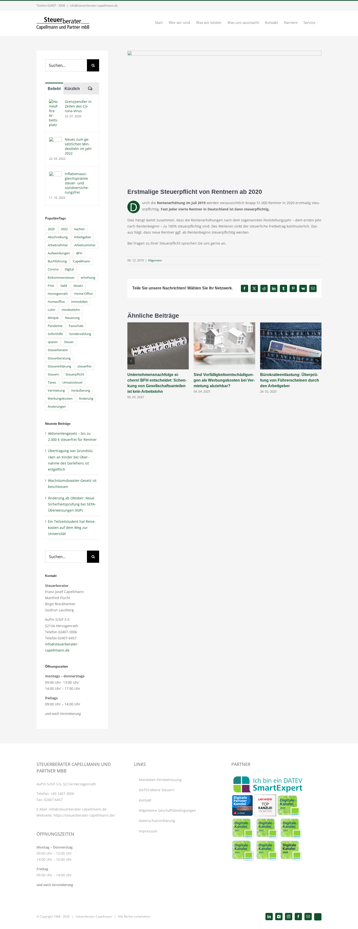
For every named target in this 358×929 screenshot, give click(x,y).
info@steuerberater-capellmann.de (94, 5)
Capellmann (81, 261)
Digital (69, 269)
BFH (79, 253)
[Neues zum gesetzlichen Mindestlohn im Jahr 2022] (55, 140)
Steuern (53, 374)
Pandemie (55, 326)
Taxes (52, 382)
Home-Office (83, 294)
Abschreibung (58, 237)
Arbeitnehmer (58, 245)
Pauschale (76, 326)
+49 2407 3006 (62, 793)
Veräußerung (80, 390)
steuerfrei (84, 366)
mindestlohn (71, 310)
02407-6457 (53, 799)
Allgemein (155, 260)
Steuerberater (58, 350)
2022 (64, 229)
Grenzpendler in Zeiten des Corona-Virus (78, 106)
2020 (51, 229)
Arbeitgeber (82, 237)
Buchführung (57, 261)
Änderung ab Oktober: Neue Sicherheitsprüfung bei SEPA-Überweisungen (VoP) (72, 504)
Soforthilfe (55, 334)
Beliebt (54, 89)
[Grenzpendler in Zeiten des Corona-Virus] (55, 102)
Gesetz (78, 286)
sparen (53, 342)
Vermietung (56, 390)
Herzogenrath (58, 294)
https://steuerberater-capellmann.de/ (84, 815)
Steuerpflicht (75, 374)
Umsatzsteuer (72, 382)
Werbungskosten (60, 398)
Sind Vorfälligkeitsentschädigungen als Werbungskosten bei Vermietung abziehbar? (224, 380)
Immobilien (79, 302)
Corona (53, 269)
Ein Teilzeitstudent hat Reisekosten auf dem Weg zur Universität (72, 527)
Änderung (86, 398)
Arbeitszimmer (84, 245)
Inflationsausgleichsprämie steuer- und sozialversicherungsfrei (77, 183)
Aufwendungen (59, 253)
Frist (51, 286)
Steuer (69, 342)
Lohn (51, 310)
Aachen (79, 229)
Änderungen (57, 407)
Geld (63, 286)
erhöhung (88, 278)
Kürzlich (72, 89)
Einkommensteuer (61, 278)
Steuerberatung (59, 358)
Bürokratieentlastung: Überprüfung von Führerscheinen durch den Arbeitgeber (289, 380)
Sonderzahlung (80, 334)
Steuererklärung (59, 366)
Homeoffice (56, 302)
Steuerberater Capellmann (94, 916)
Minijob (53, 318)
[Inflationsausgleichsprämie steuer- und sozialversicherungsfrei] (55, 174)
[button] (131, 361)
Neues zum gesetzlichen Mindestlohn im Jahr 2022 (78, 146)
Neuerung (72, 318)
